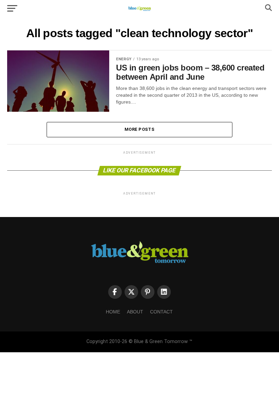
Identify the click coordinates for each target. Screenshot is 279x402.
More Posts (139, 129)
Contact (161, 311)
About (135, 311)
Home (113, 311)
